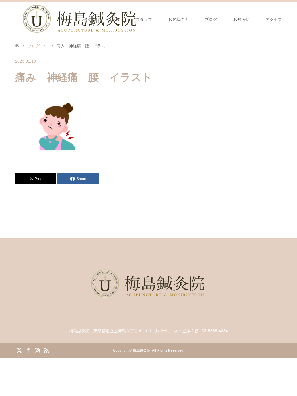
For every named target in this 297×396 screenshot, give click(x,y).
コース (113, 19)
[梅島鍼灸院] (148, 318)
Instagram (37, 349)
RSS (46, 349)
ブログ (211, 19)
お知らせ (241, 19)
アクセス (274, 19)
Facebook (28, 349)
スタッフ (144, 19)
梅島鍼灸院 (141, 350)
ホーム (85, 19)
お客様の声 (178, 19)
